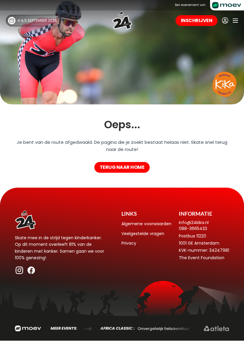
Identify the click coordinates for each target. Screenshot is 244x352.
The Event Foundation (201, 258)
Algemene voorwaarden (146, 224)
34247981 (219, 250)
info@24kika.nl (194, 223)
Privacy (128, 243)
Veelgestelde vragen (142, 234)
